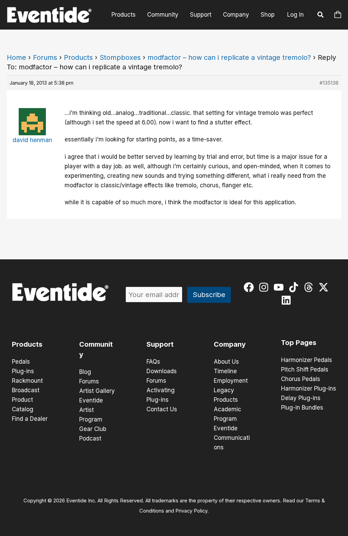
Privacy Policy (191, 511)
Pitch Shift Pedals (304, 369)
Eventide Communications (232, 438)
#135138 (328, 83)
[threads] (310, 287)
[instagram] (265, 287)
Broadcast (25, 390)
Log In (295, 14)
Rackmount (27, 380)
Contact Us (161, 409)
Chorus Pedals (300, 379)
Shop (268, 14)
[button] (320, 16)
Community (162, 14)
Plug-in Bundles (302, 407)
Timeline (225, 371)
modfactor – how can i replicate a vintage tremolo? (229, 57)
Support (200, 14)
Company (236, 14)
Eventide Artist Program (91, 410)
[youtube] (280, 287)
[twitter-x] (325, 287)
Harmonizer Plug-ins (308, 388)
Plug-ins (23, 371)
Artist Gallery (97, 390)
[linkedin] (287, 300)
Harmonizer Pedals (306, 360)
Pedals (21, 361)
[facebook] (250, 287)
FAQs (153, 361)
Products (123, 14)
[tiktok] (295, 287)
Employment (231, 380)
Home (16, 57)
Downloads (161, 371)
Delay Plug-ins (300, 398)
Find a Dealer (30, 418)
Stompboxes (120, 57)
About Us (226, 361)
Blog (85, 371)
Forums (45, 57)
